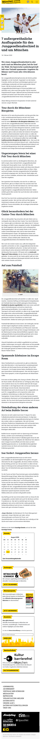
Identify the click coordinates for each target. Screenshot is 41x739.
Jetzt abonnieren (10, 610)
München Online (11, 734)
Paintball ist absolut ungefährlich (12, 305)
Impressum (8, 696)
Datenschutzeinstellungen (15, 705)
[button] (28, 1)
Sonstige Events (20, 527)
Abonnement (8, 689)
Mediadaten (8, 694)
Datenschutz (9, 701)
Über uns (7, 708)
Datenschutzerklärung (14, 630)
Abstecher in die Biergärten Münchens (23, 121)
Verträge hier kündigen (13, 691)
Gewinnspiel (8, 686)
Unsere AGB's (9, 703)
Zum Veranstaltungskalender (12, 558)
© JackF (20, 294)
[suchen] (32, 1)
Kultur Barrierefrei (11, 670)
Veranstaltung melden (13, 698)
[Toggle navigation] (37, 2)
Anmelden (7, 638)
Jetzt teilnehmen (10, 584)
